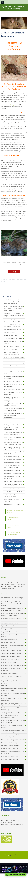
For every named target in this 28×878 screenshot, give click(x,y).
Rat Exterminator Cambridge (12, 457)
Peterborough (11, 105)
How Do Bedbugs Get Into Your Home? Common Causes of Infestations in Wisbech (12, 301)
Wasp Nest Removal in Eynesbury (13, 366)
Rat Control (12, 279)
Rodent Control (19, 279)
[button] (16, 874)
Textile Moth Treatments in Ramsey (14, 360)
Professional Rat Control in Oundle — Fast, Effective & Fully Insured (14, 325)
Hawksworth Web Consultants (17, 855)
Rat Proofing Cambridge (10, 349)
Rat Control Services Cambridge (12, 459)
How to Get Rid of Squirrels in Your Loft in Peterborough (13, 409)
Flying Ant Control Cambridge (12, 462)
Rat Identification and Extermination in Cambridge (14, 393)
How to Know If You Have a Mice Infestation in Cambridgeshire (13, 433)
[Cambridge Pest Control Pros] (2, 2)
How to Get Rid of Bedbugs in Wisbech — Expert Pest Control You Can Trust (14, 315)
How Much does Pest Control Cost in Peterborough (14, 421)
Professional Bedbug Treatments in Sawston (14, 373)
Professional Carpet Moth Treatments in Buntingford (11, 353)
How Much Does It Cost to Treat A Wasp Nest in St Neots (13, 485)
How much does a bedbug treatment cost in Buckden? (14, 438)
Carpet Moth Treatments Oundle (13, 338)
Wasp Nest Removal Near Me (12, 470)
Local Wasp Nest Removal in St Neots (14, 489)
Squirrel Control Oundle (10, 332)
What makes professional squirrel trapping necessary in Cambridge (13, 443)
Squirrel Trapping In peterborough (13, 481)
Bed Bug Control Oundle (10, 335)
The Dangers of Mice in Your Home (13, 425)
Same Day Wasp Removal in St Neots (14, 492)
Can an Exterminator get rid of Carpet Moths (12, 453)
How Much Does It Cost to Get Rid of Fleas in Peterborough (14, 496)
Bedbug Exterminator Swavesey (12, 329)
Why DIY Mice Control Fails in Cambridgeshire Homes (12, 429)
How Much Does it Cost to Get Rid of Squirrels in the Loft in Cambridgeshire (14, 415)
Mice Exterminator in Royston (12, 381)
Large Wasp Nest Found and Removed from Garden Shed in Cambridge (12, 399)
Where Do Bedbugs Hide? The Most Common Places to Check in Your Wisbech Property (14, 308)
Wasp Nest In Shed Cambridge (12, 473)
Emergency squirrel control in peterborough (12, 477)
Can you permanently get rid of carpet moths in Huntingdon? (12, 448)
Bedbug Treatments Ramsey (12, 346)
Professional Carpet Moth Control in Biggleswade (14, 377)
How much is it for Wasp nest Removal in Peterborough (12, 466)
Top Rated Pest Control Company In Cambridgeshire (14, 385)
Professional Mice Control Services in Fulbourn (14, 342)
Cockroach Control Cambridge (12, 369)
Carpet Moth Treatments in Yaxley (13, 357)
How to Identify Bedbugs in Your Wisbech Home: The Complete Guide (14, 321)
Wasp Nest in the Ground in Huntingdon (11, 500)
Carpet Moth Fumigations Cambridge (14, 389)
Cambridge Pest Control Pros (18, 854)
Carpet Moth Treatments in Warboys (14, 363)
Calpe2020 (5, 279)
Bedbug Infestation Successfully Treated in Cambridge (13, 404)
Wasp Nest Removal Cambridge (12, 504)
